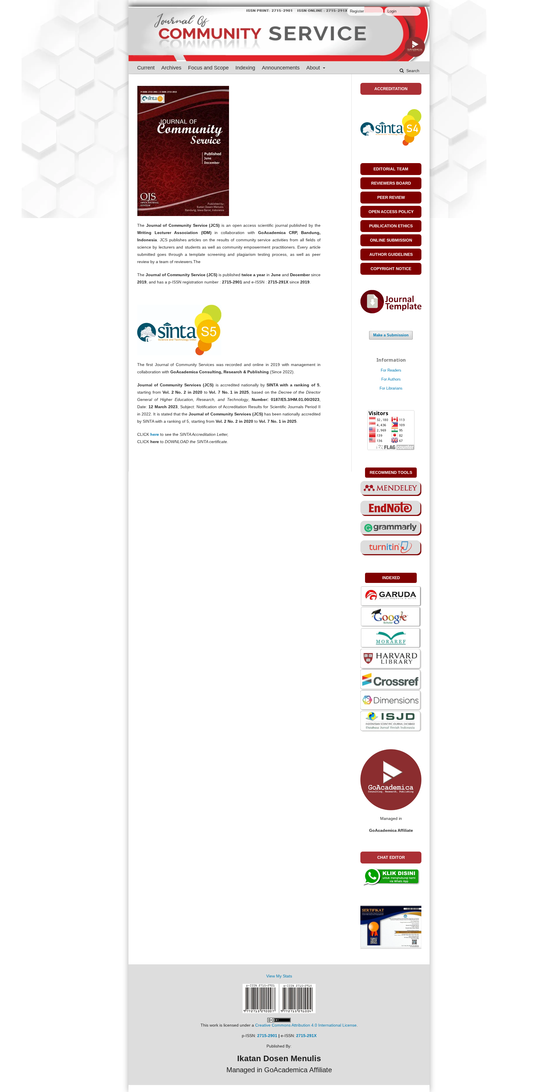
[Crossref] (390, 679)
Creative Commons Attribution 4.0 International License (306, 1025)
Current (146, 68)
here (154, 434)
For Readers (391, 370)
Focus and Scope (208, 68)
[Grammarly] (390, 527)
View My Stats (279, 976)
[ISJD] (390, 721)
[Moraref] (390, 638)
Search (412, 70)
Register (357, 11)
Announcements (281, 68)
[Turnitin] (390, 547)
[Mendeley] (390, 488)
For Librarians (391, 388)
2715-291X (306, 1035)
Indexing (245, 68)
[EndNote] (390, 508)
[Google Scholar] (390, 616)
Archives (171, 68)
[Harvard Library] (390, 658)
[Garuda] (390, 596)
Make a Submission (391, 335)
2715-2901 (267, 1035)
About (313, 68)
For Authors (391, 379)
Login (391, 11)
